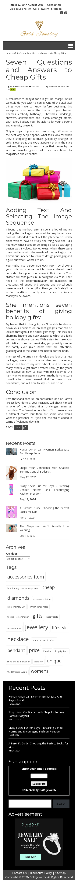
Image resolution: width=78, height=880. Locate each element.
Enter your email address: (39, 779)
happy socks (52, 617)
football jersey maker (18, 617)
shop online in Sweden (18, 661)
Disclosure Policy (20, 8)
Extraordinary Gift (16, 606)
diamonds (18, 597)
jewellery (36, 627)
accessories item (25, 576)
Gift (16, 53)
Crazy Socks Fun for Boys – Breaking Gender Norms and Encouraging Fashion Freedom (44, 489)
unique (54, 661)
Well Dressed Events (17, 672)
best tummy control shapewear (23, 588)
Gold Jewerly (47, 790)
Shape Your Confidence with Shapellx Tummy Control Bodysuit (44, 469)
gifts (25, 427)
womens (39, 671)
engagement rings (42, 599)
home (9, 53)
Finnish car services (38, 606)
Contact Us (54, 4)
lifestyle (60, 628)
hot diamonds (14, 628)
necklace (18, 638)
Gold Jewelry (41, 8)
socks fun (38, 661)
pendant (16, 650)
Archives (12, 553)
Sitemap (56, 8)
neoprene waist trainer (44, 640)
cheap (18, 427)
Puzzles (47, 651)
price (34, 650)
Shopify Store (61, 651)
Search (61, 803)
